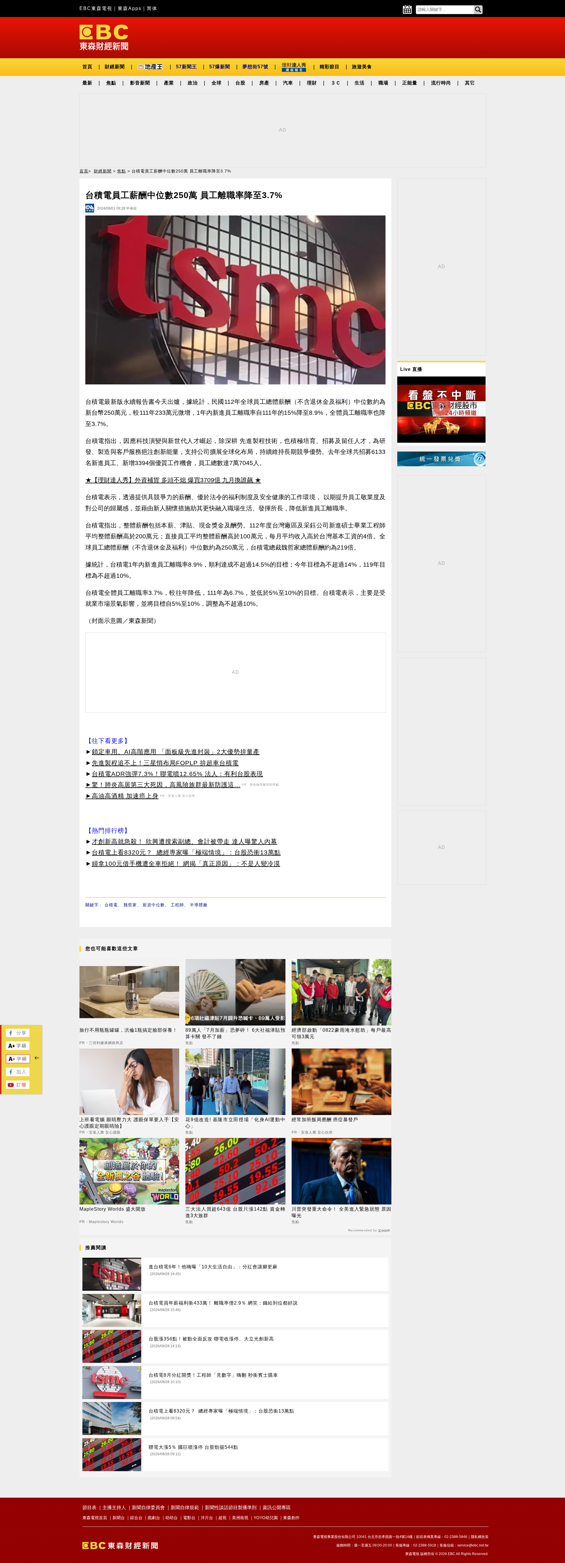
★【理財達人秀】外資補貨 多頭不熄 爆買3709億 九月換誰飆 (169, 480)
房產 (264, 82)
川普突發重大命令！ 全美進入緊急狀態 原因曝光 (341, 1212)
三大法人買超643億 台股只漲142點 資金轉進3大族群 (235, 1212)
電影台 (189, 1517)
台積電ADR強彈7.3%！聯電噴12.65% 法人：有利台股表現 (177, 773)
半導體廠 (198, 904)
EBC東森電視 (95, 8)
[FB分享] (17, 1035)
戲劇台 (154, 1517)
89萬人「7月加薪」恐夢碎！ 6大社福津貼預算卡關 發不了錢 (235, 1033)
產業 (169, 82)
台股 (240, 82)
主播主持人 (114, 1507)
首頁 (87, 66)
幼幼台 (171, 1517)
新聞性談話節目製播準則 (231, 1507)
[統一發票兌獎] (441, 464)
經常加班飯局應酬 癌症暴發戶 (325, 1119)
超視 (222, 1517)
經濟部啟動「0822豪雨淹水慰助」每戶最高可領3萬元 (341, 1033)
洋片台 (207, 1517)
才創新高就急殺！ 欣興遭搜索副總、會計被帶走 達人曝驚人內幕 (184, 841)
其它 (470, 82)
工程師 (177, 904)
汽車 (288, 82)
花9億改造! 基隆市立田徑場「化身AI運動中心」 (235, 1123)
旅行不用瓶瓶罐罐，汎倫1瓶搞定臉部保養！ (128, 1030)
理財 (312, 82)
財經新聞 (115, 66)
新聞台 (118, 1517)
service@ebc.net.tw (472, 1545)
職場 (383, 82)
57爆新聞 (219, 66)
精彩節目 (330, 66)
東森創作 (291, 1517)
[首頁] (103, 36)
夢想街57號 (255, 66)
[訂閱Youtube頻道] (17, 1087)
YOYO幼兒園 (266, 1517)
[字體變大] (17, 1048)
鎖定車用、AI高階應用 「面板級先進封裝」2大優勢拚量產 (176, 751)
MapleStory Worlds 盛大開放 (112, 1209)
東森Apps (130, 8)
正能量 (409, 82)
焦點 (111, 82)
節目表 (89, 1507)
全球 (217, 82)
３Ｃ (336, 82)
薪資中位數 (154, 904)
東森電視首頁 (94, 1517)
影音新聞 (140, 82)
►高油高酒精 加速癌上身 (122, 795)
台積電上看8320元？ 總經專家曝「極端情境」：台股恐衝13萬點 (186, 852)
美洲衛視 (240, 1517)
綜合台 (136, 1517)
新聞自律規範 (185, 1507)
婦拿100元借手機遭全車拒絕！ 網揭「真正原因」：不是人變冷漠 (186, 863)
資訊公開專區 (276, 1507)
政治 (193, 82)
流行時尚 (441, 82)
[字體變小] (18, 1061)
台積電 (111, 904)
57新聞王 (186, 66)
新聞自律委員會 (148, 1507)
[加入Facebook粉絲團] (17, 1074)
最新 (87, 82)
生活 (360, 82)
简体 (152, 8)
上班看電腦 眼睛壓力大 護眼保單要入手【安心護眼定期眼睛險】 (129, 1123)
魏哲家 (130, 904)
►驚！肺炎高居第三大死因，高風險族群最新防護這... (162, 784)
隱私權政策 (479, 1537)
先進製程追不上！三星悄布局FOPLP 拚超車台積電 (165, 762)
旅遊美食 (362, 66)
